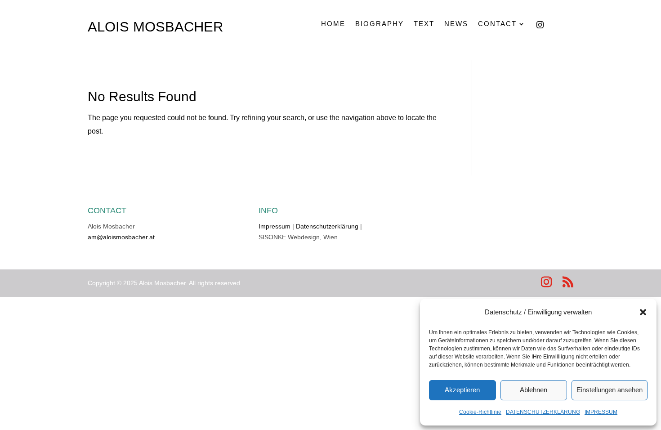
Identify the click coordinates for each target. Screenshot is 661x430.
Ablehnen (533, 390)
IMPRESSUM (601, 412)
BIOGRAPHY (379, 23)
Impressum (274, 226)
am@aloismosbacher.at (121, 237)
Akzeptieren (462, 390)
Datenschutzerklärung (327, 226)
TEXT (424, 23)
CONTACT (497, 23)
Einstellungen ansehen (609, 390)
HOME (333, 23)
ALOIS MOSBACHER (155, 27)
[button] (643, 312)
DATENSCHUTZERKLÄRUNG (543, 412)
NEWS (456, 23)
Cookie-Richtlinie (480, 412)
